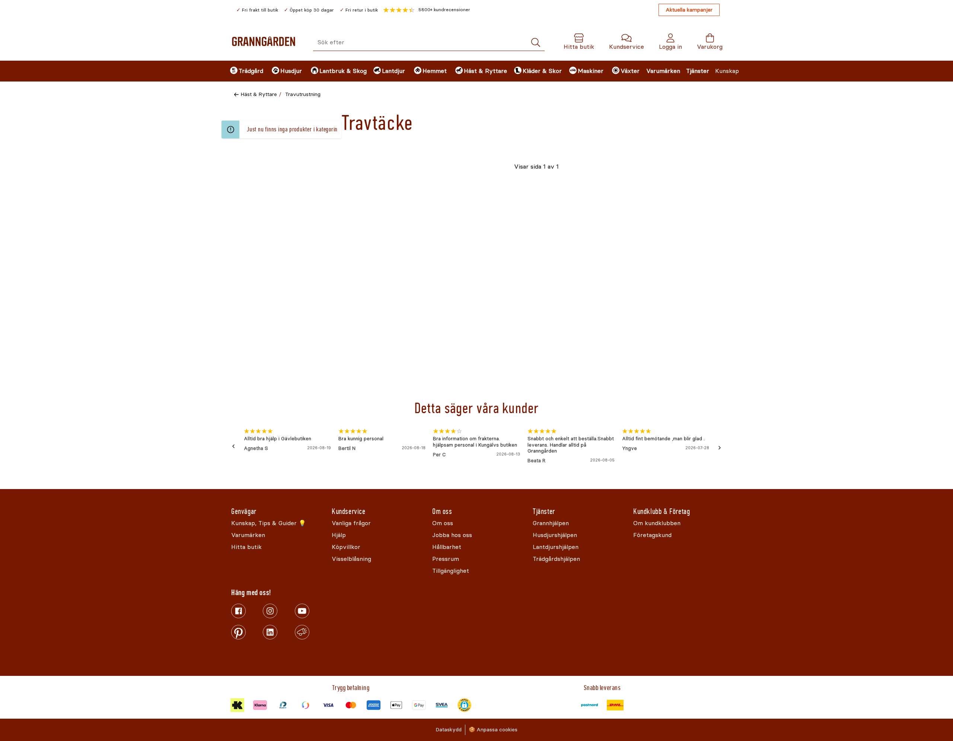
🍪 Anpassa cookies (493, 729)
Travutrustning (303, 94)
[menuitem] (244, 71)
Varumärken (663, 70)
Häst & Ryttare (258, 94)
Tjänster (697, 70)
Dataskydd (449, 729)
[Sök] (536, 43)
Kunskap (727, 70)
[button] (426, 10)
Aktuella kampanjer (689, 10)
